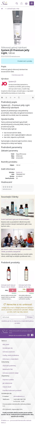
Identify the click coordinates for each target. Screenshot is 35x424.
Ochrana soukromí (9, 352)
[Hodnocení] (10, 97)
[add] (12, 290)
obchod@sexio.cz (19, 396)
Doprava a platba (8, 379)
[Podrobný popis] (2, 97)
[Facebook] (32, 335)
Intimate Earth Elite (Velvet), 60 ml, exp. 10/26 (25, 286)
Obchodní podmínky (9, 366)
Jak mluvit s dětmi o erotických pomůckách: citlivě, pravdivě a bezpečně (16, 250)
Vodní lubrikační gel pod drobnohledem (15, 219)
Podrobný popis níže (17, 75)
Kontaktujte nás (8, 348)
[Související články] (15, 97)
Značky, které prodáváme (11, 355)
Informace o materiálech (10, 359)
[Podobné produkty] (19, 97)
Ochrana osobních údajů (10, 373)
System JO (12, 81)
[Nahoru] (33, 97)
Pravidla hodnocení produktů (12, 390)
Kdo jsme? (6, 344)
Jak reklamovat (7, 383)
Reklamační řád (8, 369)
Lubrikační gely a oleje (13, 8)
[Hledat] (17, 4)
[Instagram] (28, 335)
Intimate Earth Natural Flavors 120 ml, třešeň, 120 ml (8, 286)
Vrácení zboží (7, 387)
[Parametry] (6, 97)
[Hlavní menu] (31, 3)
